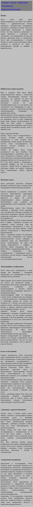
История (13, 2)
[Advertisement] (16, 69)
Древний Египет (7, 6)
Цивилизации (23, 2)
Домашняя (5, 2)
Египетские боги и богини (10, 9)
